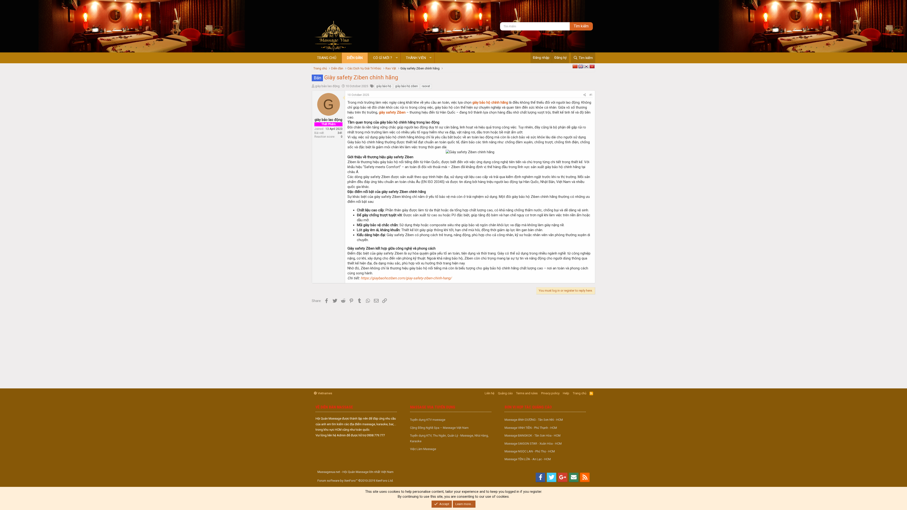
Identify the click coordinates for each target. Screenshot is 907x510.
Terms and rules (527, 393)
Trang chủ (326, 58)
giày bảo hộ (383, 86)
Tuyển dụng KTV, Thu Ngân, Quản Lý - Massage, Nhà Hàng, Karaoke (449, 438)
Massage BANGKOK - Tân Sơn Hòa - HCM (532, 435)
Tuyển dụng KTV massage (427, 419)
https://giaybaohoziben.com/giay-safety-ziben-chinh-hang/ (406, 278)
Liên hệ (489, 393)
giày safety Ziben (392, 112)
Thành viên (416, 58)
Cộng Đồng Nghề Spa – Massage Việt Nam (439, 427)
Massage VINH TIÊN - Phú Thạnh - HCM (531, 427)
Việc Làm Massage (423, 449)
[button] (397, 58)
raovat (426, 86)
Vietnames (324, 393)
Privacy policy (550, 393)
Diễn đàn (355, 58)
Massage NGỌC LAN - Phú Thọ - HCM (530, 451)
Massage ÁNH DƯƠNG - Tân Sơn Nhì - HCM (534, 419)
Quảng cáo (505, 393)
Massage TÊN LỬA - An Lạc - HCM (528, 459)
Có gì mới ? (382, 58)
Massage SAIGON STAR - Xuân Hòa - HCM (533, 443)
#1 (591, 95)
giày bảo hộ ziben (406, 86)
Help (566, 393)
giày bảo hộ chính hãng (490, 102)
